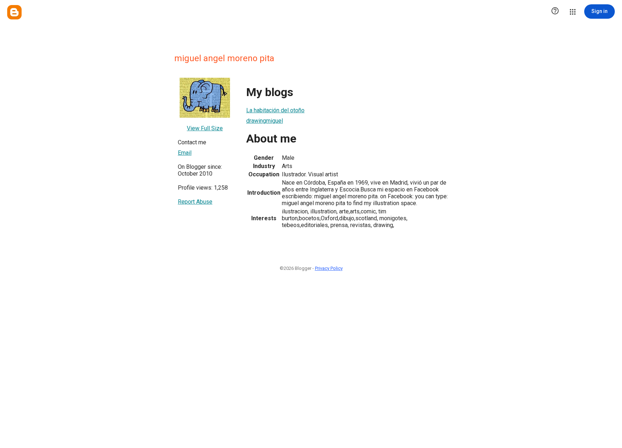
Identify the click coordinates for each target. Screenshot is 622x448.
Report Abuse (195, 201)
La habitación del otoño (275, 110)
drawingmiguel (264, 120)
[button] (555, 11)
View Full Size (205, 128)
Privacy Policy (329, 268)
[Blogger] (14, 12)
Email (184, 152)
